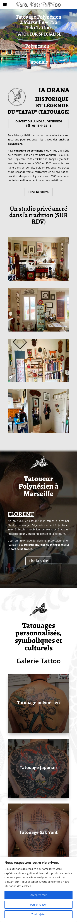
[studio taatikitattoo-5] (38, 432)
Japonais (38, 61)
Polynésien (37, 46)
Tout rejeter (39, 914)
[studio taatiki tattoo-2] (38, 279)
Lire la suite (38, 192)
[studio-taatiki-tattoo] (38, 381)
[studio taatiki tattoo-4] (38, 330)
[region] (38, 889)
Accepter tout (38, 895)
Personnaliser (38, 904)
